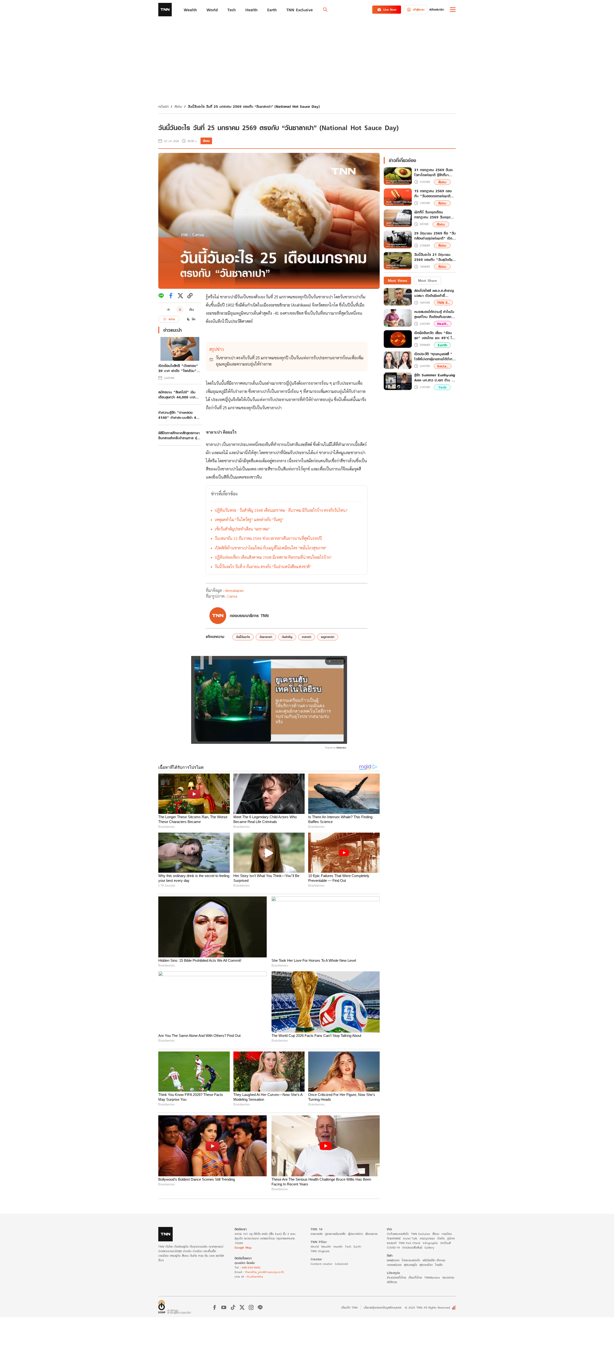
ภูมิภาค (451, 1238)
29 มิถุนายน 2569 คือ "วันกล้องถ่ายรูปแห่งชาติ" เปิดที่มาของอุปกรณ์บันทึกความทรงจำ (435, 236)
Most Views (397, 280)
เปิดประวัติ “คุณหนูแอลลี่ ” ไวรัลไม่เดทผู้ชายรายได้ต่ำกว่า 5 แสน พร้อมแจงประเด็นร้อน (435, 356)
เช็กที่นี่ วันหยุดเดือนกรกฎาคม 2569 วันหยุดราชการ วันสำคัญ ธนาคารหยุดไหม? (433, 215)
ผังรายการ (371, 1234)
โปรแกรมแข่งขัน (411, 1260)
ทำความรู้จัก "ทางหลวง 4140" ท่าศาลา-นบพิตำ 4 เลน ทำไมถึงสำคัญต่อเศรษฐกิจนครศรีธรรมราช (177, 415)
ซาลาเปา (306, 636)
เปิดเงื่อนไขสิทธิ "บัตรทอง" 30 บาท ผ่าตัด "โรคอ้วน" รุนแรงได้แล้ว (178, 368)
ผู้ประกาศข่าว (355, 1234)
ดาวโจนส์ (445, 1243)
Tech (442, 387)
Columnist (341, 1264)
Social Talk (410, 1238)
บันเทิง (441, 1238)
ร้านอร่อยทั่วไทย (396, 1277)
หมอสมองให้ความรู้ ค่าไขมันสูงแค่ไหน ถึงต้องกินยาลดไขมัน (434, 314)
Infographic (430, 1243)
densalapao (234, 590)
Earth (442, 345)
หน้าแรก (163, 106)
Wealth (326, 1246)
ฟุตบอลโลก (426, 1264)
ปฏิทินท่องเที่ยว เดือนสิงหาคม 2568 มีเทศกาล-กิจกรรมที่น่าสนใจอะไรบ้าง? (273, 557)
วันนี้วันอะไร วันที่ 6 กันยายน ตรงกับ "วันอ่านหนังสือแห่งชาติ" (263, 566)
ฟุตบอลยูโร (410, 1264)
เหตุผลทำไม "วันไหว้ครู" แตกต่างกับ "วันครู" (249, 519)
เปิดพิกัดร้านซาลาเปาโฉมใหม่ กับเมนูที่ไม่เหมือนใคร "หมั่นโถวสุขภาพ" (270, 547)
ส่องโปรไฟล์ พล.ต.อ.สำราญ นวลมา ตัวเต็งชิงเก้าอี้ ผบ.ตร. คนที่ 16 (434, 293)
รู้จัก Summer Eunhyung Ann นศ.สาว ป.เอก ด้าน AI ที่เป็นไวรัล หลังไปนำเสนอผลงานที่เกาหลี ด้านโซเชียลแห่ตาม (434, 378)
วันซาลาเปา (266, 636)
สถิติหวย (392, 1282)
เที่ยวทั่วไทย (415, 1277)
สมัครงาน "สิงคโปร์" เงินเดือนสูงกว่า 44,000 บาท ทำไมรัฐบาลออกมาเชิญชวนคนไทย (179, 395)
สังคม (178, 106)
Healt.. (442, 323)
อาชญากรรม (427, 1238)
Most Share (427, 280)
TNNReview (432, 1277)
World (315, 1246)
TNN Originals (320, 1251)
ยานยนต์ (391, 1243)
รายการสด (317, 1234)
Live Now (389, 9)
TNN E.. (443, 302)
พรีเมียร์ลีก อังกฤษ (434, 1260)
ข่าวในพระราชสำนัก (398, 1234)
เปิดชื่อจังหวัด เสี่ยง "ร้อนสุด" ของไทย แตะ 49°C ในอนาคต (434, 335)
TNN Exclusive (420, 1234)
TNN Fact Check (409, 1243)
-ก (168, 309)
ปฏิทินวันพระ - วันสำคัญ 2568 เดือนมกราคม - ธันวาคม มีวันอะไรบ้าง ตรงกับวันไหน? (281, 510)
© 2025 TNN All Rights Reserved (427, 1307)
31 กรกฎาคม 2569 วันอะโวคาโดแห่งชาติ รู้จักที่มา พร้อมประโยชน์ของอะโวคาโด (434, 172)
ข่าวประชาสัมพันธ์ (412, 1247)
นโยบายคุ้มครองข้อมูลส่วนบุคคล (382, 1307)
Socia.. (442, 366)
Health (337, 1246)
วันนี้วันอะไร (243, 636)
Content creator (321, 1264)
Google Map (243, 1247)
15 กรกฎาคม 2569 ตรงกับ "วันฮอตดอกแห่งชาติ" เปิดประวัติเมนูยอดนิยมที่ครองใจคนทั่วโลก (433, 193)
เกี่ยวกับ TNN (349, 1307)
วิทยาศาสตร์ (394, 1238)
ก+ (191, 309)
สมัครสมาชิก (436, 9)
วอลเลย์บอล (394, 1264)
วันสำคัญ (287, 636)
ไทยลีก (439, 1264)
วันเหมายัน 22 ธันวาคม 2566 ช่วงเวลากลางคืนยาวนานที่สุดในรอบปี (268, 538)
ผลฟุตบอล (393, 1260)
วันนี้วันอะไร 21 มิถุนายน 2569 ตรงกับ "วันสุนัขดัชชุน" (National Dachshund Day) (433, 257)
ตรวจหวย (448, 1277)
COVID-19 (393, 1247)
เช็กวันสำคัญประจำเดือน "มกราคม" (242, 528)
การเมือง (447, 1234)
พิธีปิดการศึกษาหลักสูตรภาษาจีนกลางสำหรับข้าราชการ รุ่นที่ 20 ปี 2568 (179, 435)
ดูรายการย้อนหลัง (335, 1234)
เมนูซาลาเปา (327, 636)
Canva (232, 596)
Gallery (429, 1247)
